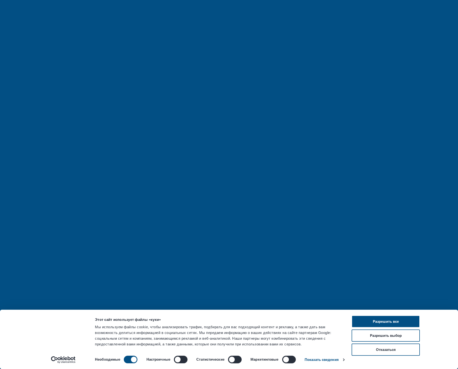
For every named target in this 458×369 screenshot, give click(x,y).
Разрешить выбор (386, 335)
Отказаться (386, 350)
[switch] (180, 359)
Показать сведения (322, 360)
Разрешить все (386, 321)
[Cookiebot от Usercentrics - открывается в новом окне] (63, 359)
